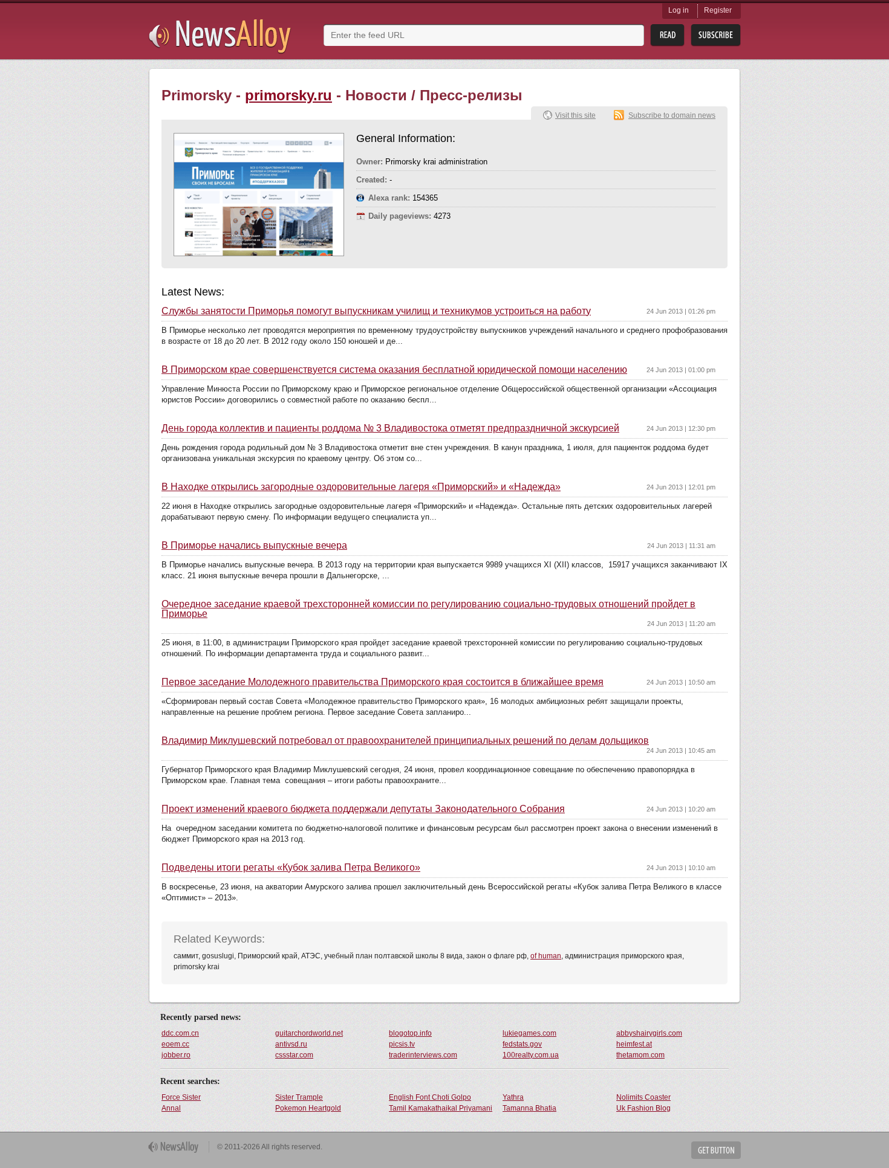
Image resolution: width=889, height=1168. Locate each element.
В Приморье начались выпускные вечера (254, 545)
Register (718, 10)
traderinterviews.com (423, 1055)
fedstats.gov (522, 1044)
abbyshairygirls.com (649, 1033)
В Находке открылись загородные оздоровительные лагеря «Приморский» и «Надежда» (361, 487)
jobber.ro (175, 1055)
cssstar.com (294, 1055)
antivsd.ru (291, 1044)
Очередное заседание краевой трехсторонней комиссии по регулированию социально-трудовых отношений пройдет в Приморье (428, 609)
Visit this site (575, 115)
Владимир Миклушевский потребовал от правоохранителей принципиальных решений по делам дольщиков (405, 741)
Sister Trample (299, 1097)
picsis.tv (402, 1044)
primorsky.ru (288, 95)
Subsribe (716, 35)
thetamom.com (640, 1055)
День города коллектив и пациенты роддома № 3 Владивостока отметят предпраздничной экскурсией (390, 428)
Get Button (716, 1150)
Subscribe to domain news (671, 115)
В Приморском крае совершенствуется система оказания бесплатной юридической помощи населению (394, 370)
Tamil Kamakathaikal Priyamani (440, 1108)
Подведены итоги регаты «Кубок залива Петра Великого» (290, 868)
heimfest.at (634, 1044)
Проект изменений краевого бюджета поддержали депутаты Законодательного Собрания (363, 809)
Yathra (513, 1097)
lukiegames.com (529, 1033)
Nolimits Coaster (643, 1097)
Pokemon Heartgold (308, 1108)
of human (545, 956)
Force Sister (181, 1097)
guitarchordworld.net (309, 1033)
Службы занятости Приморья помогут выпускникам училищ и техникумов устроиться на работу (376, 311)
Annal (171, 1108)
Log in (678, 10)
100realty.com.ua (531, 1055)
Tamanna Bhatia (529, 1108)
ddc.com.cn (180, 1033)
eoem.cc (175, 1044)
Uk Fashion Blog (643, 1108)
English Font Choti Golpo (430, 1097)
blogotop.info (410, 1033)
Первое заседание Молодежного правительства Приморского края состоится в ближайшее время (382, 682)
